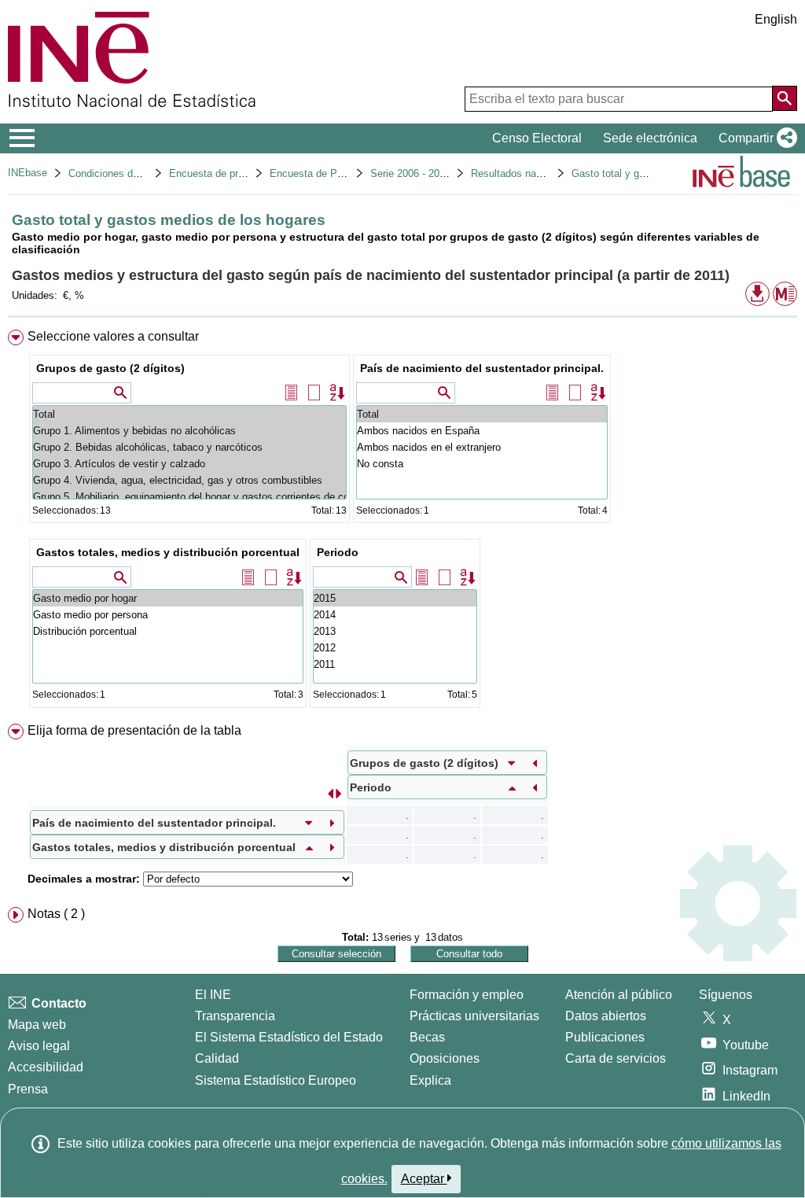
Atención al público (618, 994)
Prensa (28, 1089)
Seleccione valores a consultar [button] (113, 336)
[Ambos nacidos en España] (482, 430)
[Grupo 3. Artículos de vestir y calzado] (189, 463)
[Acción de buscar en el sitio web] (784, 98)
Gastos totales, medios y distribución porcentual (168, 552)
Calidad (217, 1058)
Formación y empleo (467, 994)
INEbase (27, 173)
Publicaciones (605, 1037)
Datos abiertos (605, 1016)
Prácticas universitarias (474, 1016)
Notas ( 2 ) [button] (56, 913)
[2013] (395, 631)
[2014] (395, 614)
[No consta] (482, 463)
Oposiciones (445, 1058)
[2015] (395, 598)
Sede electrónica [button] (650, 138)
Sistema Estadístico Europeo (275, 1080)
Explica (430, 1080)
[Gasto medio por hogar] (168, 598)
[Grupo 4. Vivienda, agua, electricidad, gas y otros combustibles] (189, 480)
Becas (427, 1037)
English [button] (776, 19)
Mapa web (37, 1024)
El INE (213, 994)
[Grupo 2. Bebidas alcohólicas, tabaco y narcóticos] (189, 447)
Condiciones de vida (114, 173)
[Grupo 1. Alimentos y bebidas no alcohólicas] (189, 430)
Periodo (337, 552)
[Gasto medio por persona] (168, 614)
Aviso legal (39, 1045)
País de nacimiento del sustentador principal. (482, 368)
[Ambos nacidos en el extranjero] (482, 447)
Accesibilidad (45, 1067)
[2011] (395, 664)
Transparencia (235, 1016)
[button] (754, 138)
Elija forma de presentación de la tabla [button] (134, 730)
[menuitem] (402, 522)
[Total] (189, 414)
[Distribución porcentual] (168, 631)
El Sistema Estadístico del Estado (289, 1037)
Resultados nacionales (522, 173)
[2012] (395, 648)
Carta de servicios (615, 1058)
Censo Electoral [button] (537, 138)
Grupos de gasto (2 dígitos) (110, 368)
